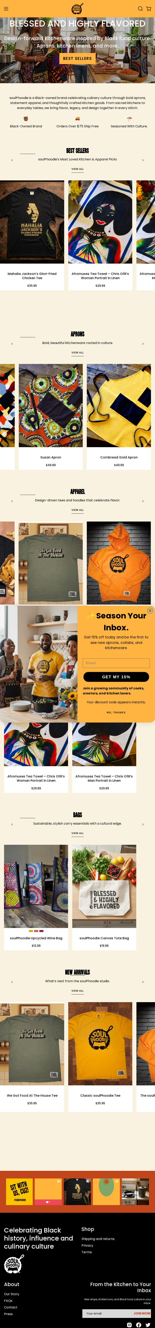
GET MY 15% (116, 677)
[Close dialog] (150, 611)
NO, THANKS (116, 712)
